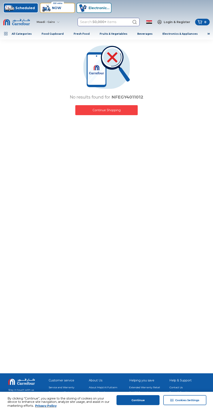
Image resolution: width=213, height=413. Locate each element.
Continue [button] (138, 400)
